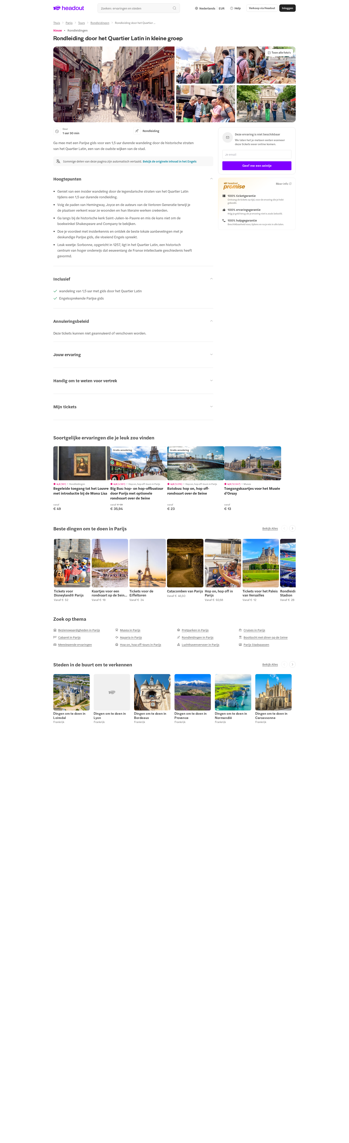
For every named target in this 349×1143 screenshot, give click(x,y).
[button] (113, 84)
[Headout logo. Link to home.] (68, 8)
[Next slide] (292, 528)
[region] (81, 463)
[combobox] (139, 8)
